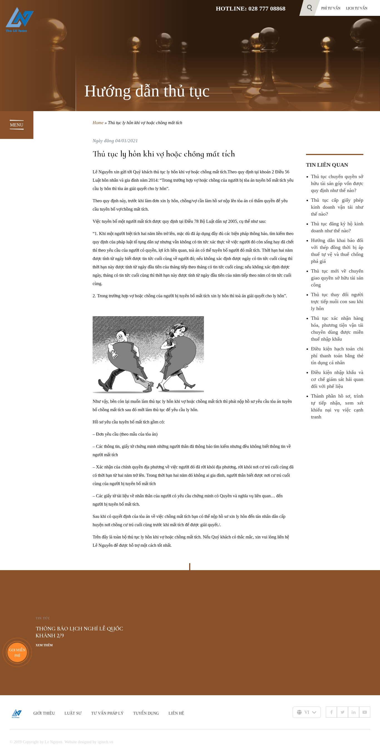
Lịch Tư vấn (356, 8)
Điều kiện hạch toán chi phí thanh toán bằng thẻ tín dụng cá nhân (337, 355)
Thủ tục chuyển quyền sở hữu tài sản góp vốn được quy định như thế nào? (337, 183)
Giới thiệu (44, 713)
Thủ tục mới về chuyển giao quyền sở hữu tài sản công (337, 278)
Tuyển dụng (146, 713)
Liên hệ (176, 713)
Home (98, 122)
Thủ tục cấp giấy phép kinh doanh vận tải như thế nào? (337, 207)
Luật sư (73, 713)
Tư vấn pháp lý (107, 713)
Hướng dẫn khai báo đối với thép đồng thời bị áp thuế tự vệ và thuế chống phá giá (337, 251)
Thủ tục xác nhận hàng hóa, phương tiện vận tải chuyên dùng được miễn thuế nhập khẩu (337, 328)
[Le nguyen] (21, 713)
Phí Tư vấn (330, 8)
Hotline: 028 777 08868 (250, 8)
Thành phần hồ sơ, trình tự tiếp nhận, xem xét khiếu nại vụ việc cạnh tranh (337, 406)
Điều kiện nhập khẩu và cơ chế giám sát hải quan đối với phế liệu (337, 379)
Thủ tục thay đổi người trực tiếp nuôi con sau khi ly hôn (337, 301)
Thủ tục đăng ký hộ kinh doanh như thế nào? (337, 227)
